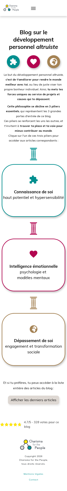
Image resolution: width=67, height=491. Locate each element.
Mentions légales (33, 474)
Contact (33, 479)
